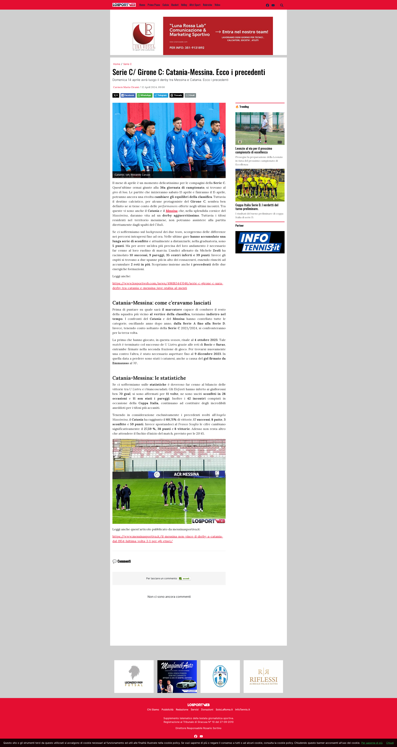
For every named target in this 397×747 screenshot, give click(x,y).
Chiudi (390, 742)
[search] (282, 4)
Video (217, 5)
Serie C (127, 64)
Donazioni (207, 709)
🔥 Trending (242, 106)
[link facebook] (267, 4)
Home (142, 5)
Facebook (129, 95)
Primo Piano (154, 5)
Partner (239, 225)
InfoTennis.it (242, 709)
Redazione (182, 709)
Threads (178, 95)
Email (191, 95)
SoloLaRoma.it (224, 709)
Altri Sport (195, 5)
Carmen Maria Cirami (126, 87)
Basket (175, 5)
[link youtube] (273, 4)
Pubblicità (167, 709)
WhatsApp (146, 95)
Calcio (166, 5)
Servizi (195, 709)
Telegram (162, 95)
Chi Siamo (153, 709)
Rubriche (207, 5)
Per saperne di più (372, 742)
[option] (134, 676)
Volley (184, 5)
